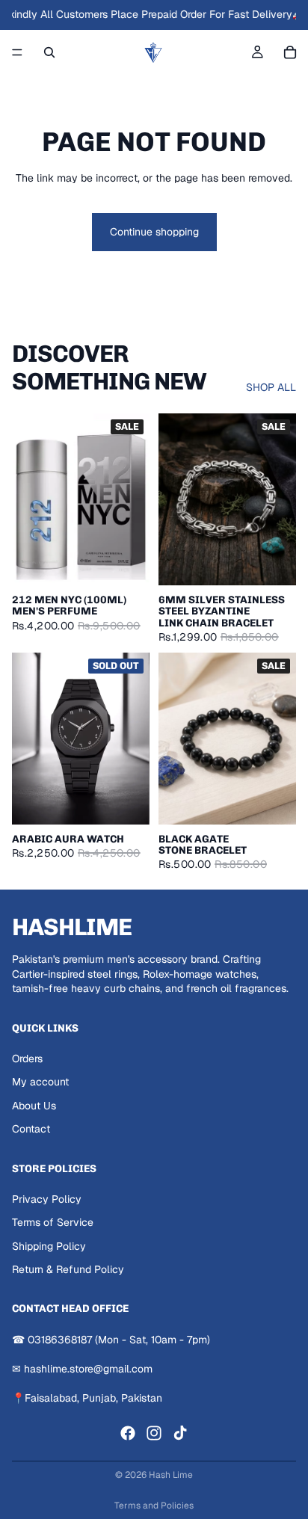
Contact (31, 1129)
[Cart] (290, 52)
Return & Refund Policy (68, 1270)
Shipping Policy (49, 1246)
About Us (34, 1105)
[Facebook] (128, 1433)
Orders (27, 1058)
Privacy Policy (46, 1199)
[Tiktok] (180, 1433)
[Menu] (17, 52)
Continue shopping (154, 231)
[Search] (49, 52)
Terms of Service (52, 1222)
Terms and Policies (154, 1506)
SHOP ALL (271, 387)
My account (40, 1081)
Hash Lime (171, 1475)
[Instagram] (154, 1433)
